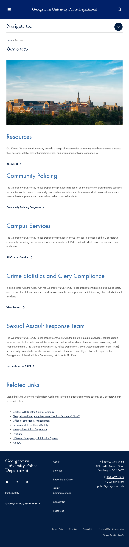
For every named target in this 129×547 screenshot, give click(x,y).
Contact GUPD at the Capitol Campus (33, 412)
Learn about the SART (18, 366)
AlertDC (17, 442)
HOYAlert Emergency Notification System (35, 438)
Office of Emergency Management (31, 420)
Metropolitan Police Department (30, 429)
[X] (27, 482)
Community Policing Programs (23, 207)
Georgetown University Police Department (64, 10)
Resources (12, 163)
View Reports (13, 307)
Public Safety (12, 493)
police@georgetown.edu (110, 486)
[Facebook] (7, 482)
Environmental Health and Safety (30, 425)
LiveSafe (17, 434)
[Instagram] (17, 482)
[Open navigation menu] (9, 9)
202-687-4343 (115, 477)
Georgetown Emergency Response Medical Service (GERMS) (46, 416)
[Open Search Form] (119, 9)
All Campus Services (17, 257)
